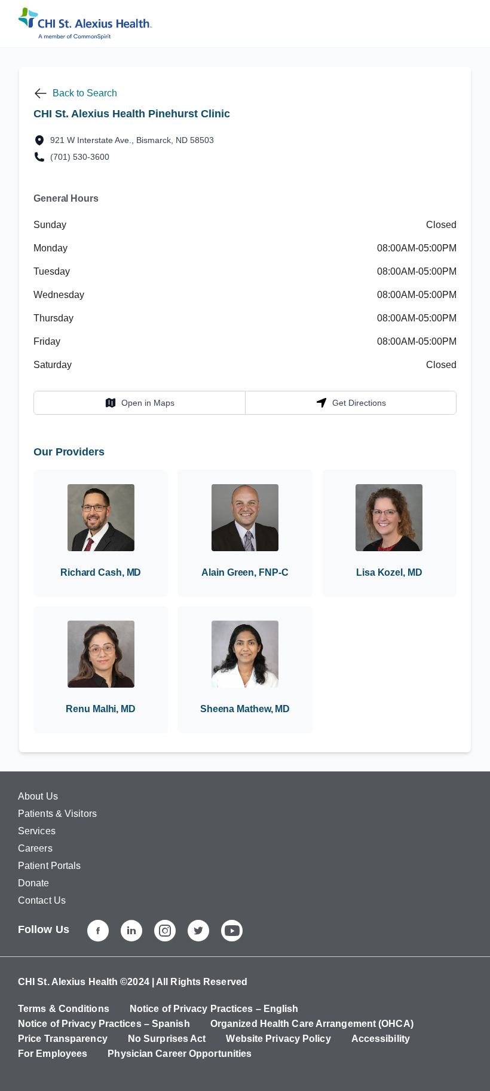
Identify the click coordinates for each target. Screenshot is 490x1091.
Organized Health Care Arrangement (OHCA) (312, 1024)
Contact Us (42, 900)
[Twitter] (198, 930)
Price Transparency (63, 1039)
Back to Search (85, 93)
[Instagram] (165, 930)
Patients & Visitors (57, 814)
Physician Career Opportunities (180, 1054)
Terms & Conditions (63, 1009)
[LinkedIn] (131, 930)
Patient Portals (49, 866)
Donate (34, 883)
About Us (38, 796)
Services (37, 831)
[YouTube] (232, 930)
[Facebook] (98, 930)
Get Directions (351, 402)
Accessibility (380, 1039)
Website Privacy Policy (278, 1039)
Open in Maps (139, 402)
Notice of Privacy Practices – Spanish (104, 1024)
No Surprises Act (167, 1039)
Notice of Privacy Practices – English (214, 1009)
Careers (35, 848)
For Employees (52, 1054)
